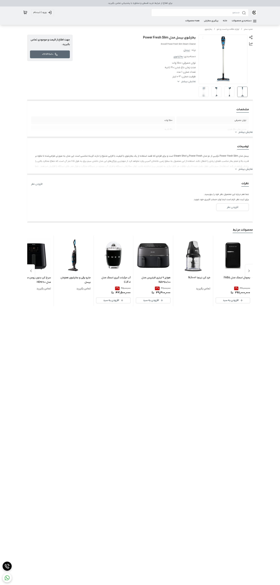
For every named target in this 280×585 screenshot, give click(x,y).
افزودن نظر (37, 184)
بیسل (187, 50)
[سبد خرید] (25, 12)
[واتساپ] (7, 577)
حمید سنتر (248, 29)
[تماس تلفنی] (7, 566)
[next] (31, 270)
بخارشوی (208, 29)
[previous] (249, 270)
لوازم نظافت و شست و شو (228, 29)
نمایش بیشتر (246, 132)
